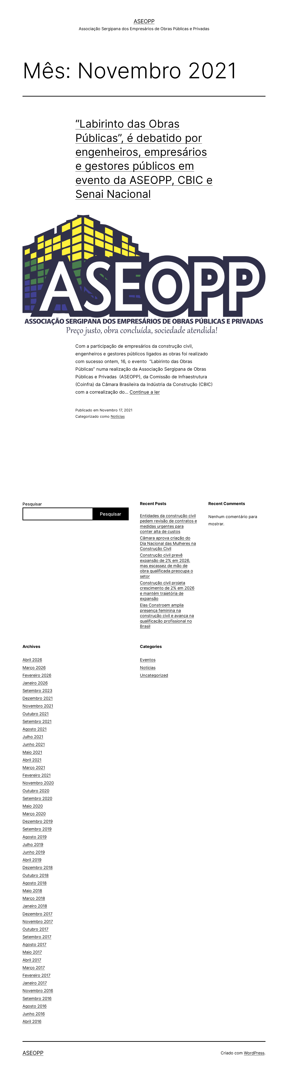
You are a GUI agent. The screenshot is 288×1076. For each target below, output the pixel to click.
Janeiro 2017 (34, 983)
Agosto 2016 (34, 1006)
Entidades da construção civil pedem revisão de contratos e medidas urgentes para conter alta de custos (168, 523)
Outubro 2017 (35, 929)
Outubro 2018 (35, 875)
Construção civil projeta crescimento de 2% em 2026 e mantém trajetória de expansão (167, 590)
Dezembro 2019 (37, 821)
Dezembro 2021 (37, 698)
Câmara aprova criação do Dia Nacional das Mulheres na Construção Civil (168, 543)
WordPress (254, 1053)
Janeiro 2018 (34, 906)
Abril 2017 (31, 960)
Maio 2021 (32, 752)
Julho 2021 (32, 736)
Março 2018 (33, 898)
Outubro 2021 (35, 713)
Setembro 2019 (37, 829)
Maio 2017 (32, 952)
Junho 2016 (33, 1013)
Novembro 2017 (37, 921)
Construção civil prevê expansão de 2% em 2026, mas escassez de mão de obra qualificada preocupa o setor (166, 566)
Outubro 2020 (35, 790)
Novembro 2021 (37, 706)
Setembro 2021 (37, 721)
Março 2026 (34, 667)
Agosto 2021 (34, 729)
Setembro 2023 (37, 690)
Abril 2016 (31, 1021)
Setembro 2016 (37, 998)
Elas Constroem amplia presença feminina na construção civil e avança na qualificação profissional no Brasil (167, 616)
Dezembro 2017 (37, 913)
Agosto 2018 (34, 883)
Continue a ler (145, 392)
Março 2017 (33, 967)
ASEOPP (144, 21)
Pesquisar (32, 504)
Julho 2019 (32, 844)
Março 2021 (33, 767)
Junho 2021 (33, 744)
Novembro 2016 (37, 990)
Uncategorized (154, 675)
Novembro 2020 (38, 782)
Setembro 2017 (36, 936)
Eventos (147, 659)
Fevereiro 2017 (36, 975)
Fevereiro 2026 (36, 675)
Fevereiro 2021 (36, 775)
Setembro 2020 (37, 798)
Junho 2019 (33, 852)
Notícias (118, 416)
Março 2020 (34, 813)
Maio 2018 (32, 890)
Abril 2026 (32, 659)
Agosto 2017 (34, 944)
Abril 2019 (31, 859)
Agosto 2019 (34, 837)
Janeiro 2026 (35, 683)
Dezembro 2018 (37, 867)
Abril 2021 (31, 760)
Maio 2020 (32, 806)
